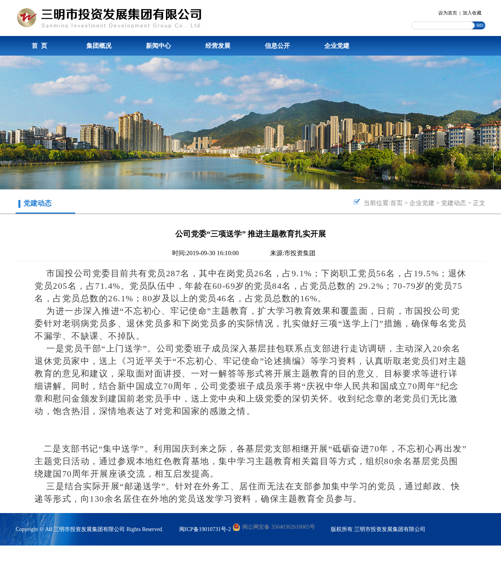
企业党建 (337, 45)
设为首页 (447, 13)
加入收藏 (472, 13)
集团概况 (99, 45)
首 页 (39, 45)
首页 (396, 203)
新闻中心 (158, 45)
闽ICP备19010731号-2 (205, 529)
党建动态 (453, 203)
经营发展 (218, 45)
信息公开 (277, 45)
